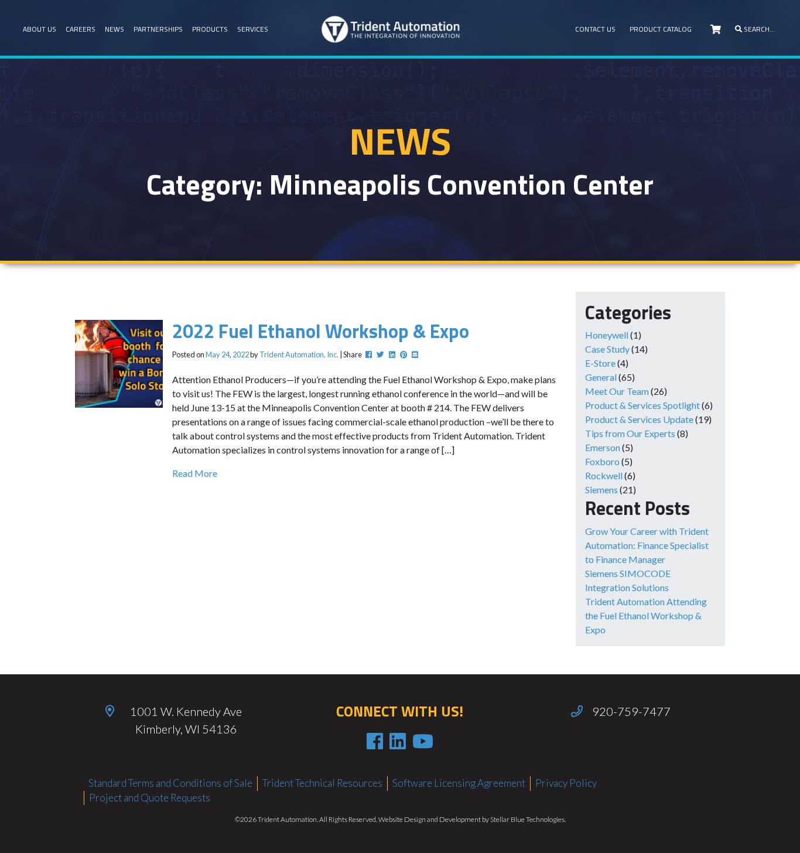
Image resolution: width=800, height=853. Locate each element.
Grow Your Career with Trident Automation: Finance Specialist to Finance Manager (647, 545)
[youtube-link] (422, 741)
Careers (80, 29)
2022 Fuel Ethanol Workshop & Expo (320, 331)
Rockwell (604, 475)
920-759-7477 (631, 711)
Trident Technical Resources (322, 783)
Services (252, 29)
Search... (758, 29)
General (601, 377)
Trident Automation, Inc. (299, 354)
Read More (194, 473)
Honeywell (606, 334)
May (213, 354)
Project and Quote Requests (149, 797)
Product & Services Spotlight (642, 405)
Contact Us (595, 29)
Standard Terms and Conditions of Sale (170, 783)
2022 (241, 354)
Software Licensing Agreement (458, 783)
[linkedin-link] (397, 741)
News (114, 29)
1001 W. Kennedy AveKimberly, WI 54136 (186, 720)
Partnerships (158, 29)
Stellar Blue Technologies (527, 819)
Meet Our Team (617, 391)
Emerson (602, 447)
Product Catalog (661, 29)
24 (225, 354)
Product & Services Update (639, 419)
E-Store (600, 363)
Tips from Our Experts (630, 433)
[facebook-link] (375, 741)
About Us (39, 29)
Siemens (601, 489)
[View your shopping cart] (715, 29)
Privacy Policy (566, 783)
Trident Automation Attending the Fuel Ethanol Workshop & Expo (646, 615)
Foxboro (602, 461)
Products (210, 29)
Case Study (607, 348)
